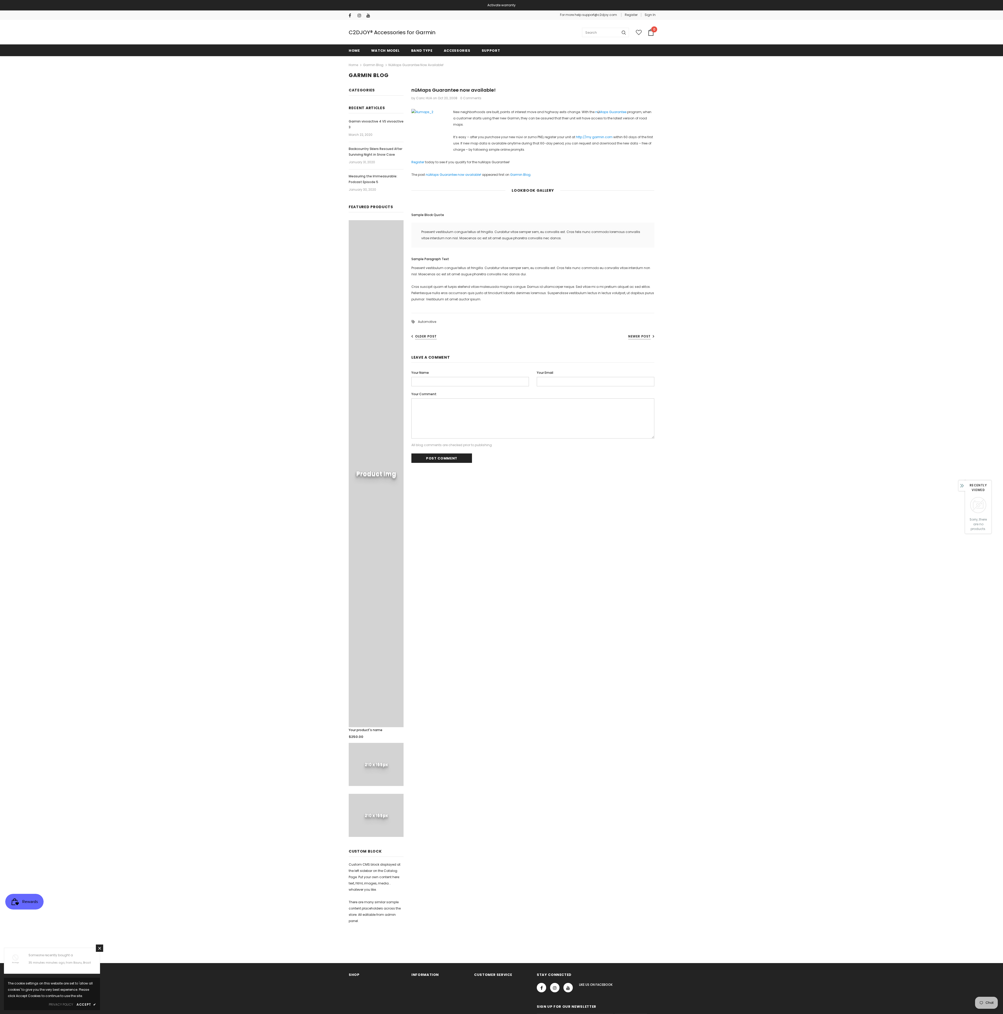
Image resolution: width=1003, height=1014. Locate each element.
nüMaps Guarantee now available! (453, 174)
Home (353, 65)
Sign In (650, 15)
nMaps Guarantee (610, 112)
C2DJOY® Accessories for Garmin (392, 32)
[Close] (99, 948)
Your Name (420, 372)
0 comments (470, 98)
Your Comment (423, 394)
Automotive (427, 321)
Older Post (426, 336)
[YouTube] (369, 15)
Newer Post (639, 336)
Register (631, 15)
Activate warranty (501, 5)
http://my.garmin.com (594, 137)
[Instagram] (361, 15)
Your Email (545, 372)
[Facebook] (352, 15)
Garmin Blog (373, 65)
